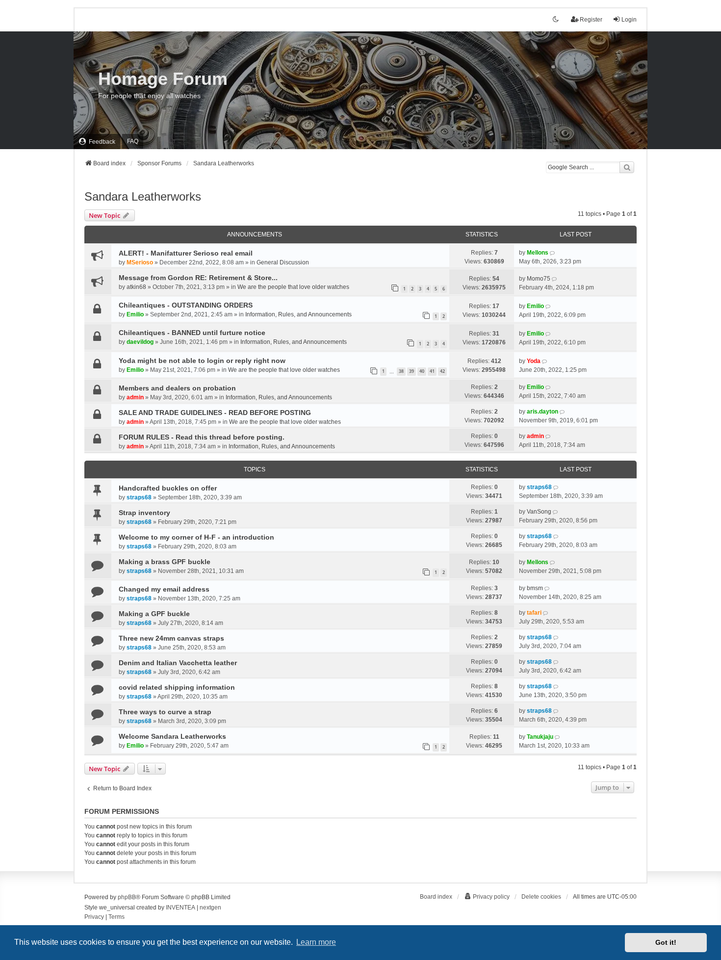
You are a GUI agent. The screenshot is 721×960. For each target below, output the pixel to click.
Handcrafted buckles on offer (168, 488)
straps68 (139, 497)
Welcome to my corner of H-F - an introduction (196, 537)
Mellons (537, 252)
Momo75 (538, 278)
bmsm (535, 588)
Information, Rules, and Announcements (298, 314)
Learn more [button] (316, 942)
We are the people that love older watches (293, 287)
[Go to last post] (553, 252)
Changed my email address (164, 589)
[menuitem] (97, 141)
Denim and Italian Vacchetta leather (178, 663)
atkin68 (136, 287)
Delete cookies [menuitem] (541, 896)
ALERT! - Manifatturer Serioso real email (186, 253)
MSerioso (140, 262)
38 (401, 371)
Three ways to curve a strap (165, 712)
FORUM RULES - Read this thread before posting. (201, 437)
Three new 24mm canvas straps (171, 638)
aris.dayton (542, 411)
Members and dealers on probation (177, 388)
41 (432, 371)
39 (411, 371)
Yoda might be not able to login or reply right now (202, 360)
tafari (534, 612)
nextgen (210, 907)
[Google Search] (626, 167)
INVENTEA (180, 907)
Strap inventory (144, 513)
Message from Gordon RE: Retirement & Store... (198, 278)
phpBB (127, 897)
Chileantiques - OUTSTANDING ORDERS (186, 305)
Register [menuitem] (591, 19)
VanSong (539, 511)
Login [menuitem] (629, 19)
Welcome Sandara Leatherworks (172, 736)
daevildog (140, 341)
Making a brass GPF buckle (164, 562)
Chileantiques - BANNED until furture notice (192, 333)
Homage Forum (163, 79)
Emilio (135, 314)
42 (442, 371)
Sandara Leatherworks (142, 196)
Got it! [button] (665, 942)
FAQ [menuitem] (132, 141)
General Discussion (283, 262)
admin (135, 397)
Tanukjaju (540, 736)
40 (421, 371)
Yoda (534, 361)
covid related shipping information (177, 687)
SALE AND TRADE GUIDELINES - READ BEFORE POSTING (215, 412)
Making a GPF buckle (154, 614)
